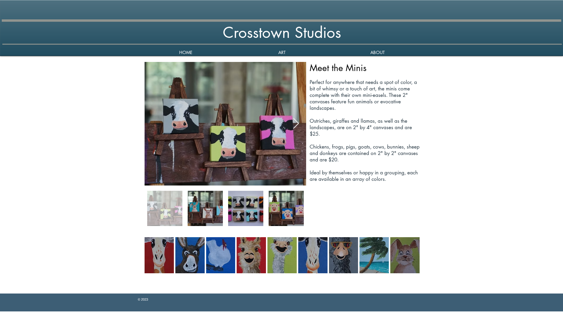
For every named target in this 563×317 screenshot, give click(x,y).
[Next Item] (296, 123)
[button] (282, 52)
